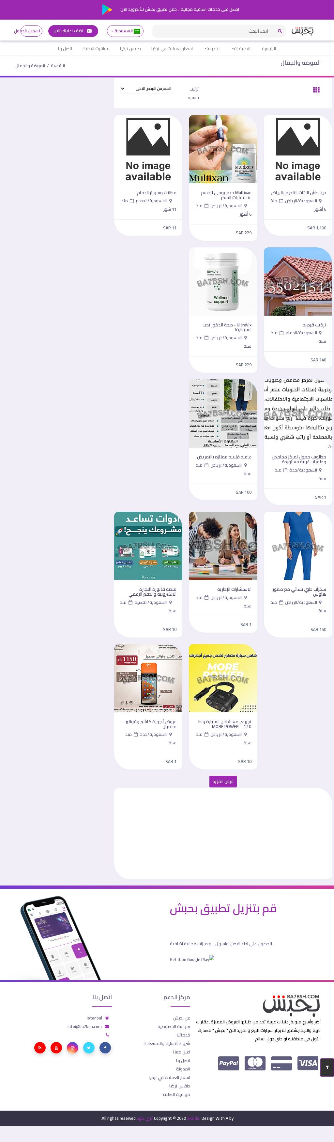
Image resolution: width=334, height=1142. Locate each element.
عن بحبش (181, 1018)
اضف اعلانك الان (68, 31)
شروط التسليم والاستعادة (167, 1043)
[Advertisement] (223, 833)
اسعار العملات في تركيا (172, 48)
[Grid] (316, 90)
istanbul (94, 1018)
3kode (193, 1118)
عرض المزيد (223, 781)
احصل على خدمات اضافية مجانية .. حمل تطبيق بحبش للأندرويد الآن (179, 9)
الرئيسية (269, 48)
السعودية (123, 31)
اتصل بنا (65, 48)
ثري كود (145, 1118)
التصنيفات (242, 48)
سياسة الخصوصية (174, 1026)
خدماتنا (183, 1035)
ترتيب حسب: (193, 93)
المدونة (213, 48)
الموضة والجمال (301, 62)
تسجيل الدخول (30, 31)
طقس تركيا (130, 48)
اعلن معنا (181, 1052)
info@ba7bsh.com (85, 1026)
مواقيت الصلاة (96, 48)
